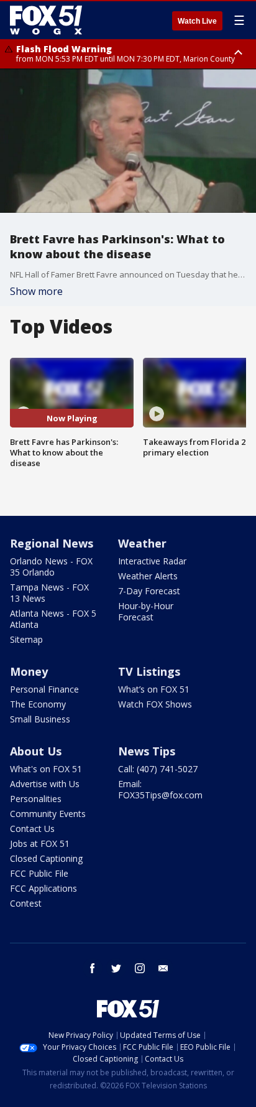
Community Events (48, 814)
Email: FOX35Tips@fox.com (160, 789)
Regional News (51, 543)
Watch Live (197, 21)
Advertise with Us (45, 784)
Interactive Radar (152, 561)
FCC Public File (39, 873)
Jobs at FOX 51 (40, 843)
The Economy (38, 704)
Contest (26, 903)
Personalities (36, 799)
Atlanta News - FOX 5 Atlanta (53, 618)
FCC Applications (43, 888)
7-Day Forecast (149, 591)
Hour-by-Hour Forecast (145, 611)
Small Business (40, 719)
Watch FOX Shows (155, 704)
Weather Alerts (148, 576)
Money (29, 671)
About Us (36, 751)
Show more (36, 291)
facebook (93, 968)
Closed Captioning (46, 858)
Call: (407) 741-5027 (158, 769)
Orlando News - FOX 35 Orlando (51, 566)
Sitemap (26, 639)
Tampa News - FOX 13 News (49, 592)
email (163, 968)
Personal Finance (44, 689)
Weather (142, 543)
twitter (116, 968)
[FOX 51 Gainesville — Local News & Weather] (46, 20)
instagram (140, 968)
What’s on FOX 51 (154, 689)
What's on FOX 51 (46, 769)
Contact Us (32, 828)
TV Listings (149, 671)
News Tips (146, 751)
